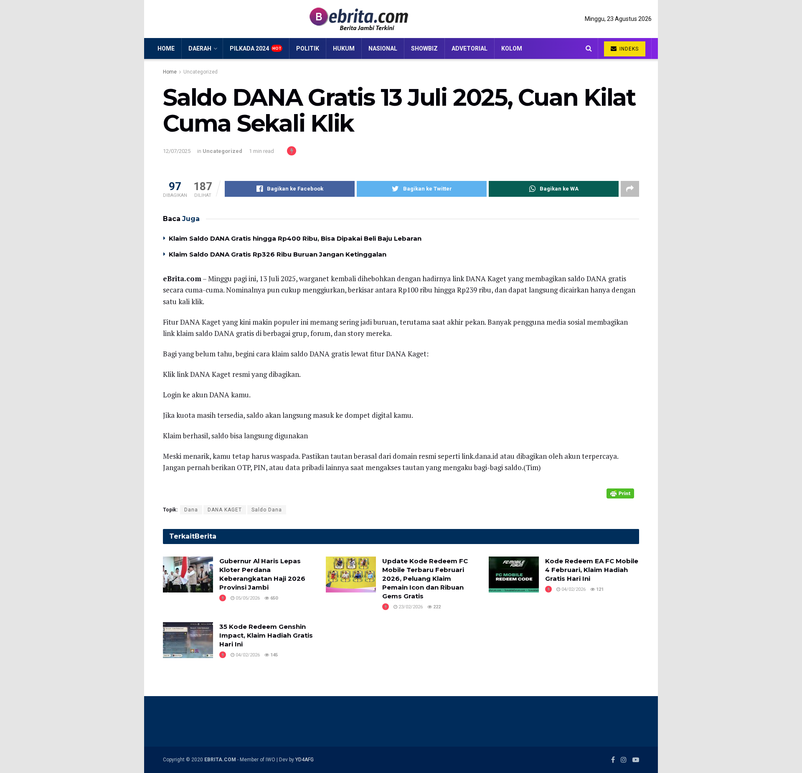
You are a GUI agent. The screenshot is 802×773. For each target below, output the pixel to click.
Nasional (382, 48)
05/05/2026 (247, 598)
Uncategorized (200, 72)
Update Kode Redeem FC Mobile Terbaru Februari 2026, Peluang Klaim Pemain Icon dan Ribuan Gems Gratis (425, 578)
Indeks (628, 49)
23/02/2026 (410, 607)
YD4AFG (304, 760)
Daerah (199, 48)
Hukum (344, 48)
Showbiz (424, 48)
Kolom (511, 48)
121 (599, 589)
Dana (191, 510)
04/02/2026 (573, 589)
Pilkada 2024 (249, 48)
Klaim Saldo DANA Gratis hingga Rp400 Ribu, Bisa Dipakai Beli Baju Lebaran (295, 238)
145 (273, 655)
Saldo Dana (266, 510)
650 (273, 598)
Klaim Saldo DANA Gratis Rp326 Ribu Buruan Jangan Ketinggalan (278, 254)
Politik (307, 48)
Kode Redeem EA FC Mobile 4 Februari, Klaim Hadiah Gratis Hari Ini (591, 569)
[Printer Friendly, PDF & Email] (620, 493)
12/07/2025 (176, 151)
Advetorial (469, 48)
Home (166, 48)
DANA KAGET (225, 510)
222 (436, 607)
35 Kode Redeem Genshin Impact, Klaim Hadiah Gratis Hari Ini (266, 635)
